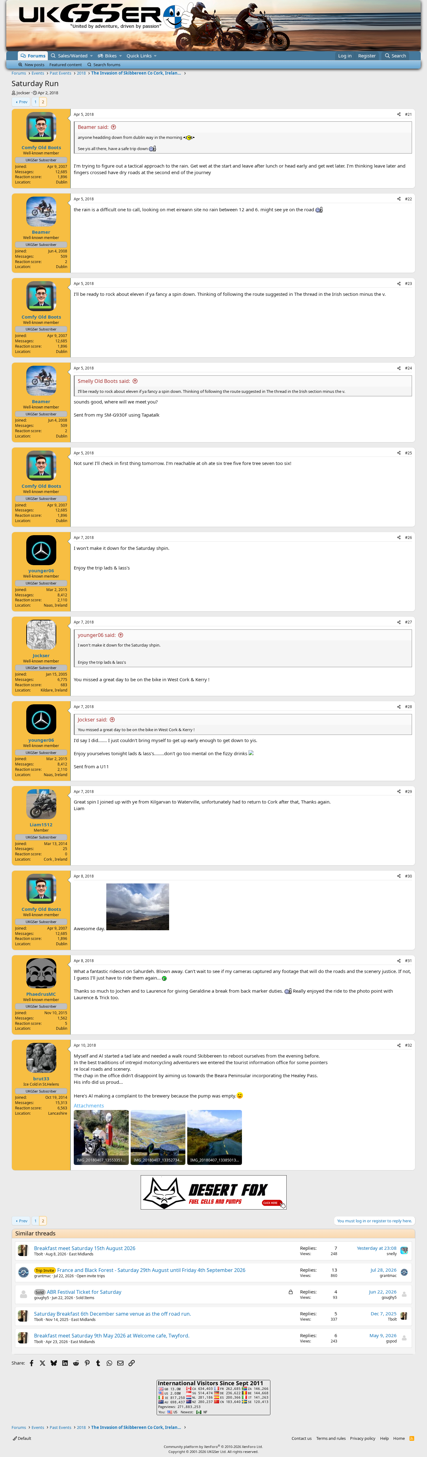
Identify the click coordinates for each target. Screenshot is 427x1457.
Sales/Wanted (73, 55)
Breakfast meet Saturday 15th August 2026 (84, 1248)
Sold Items (85, 1297)
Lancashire (57, 1113)
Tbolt (38, 1254)
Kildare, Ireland (54, 690)
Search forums (106, 64)
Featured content (65, 64)
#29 (408, 791)
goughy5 (41, 1297)
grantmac (42, 1276)
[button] (91, 55)
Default (24, 1438)
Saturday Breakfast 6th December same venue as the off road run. (112, 1313)
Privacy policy (362, 1438)
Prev (23, 102)
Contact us (302, 1438)
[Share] (399, 114)
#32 (408, 1045)
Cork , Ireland (55, 859)
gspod (391, 1341)
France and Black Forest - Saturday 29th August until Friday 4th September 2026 (151, 1270)
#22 (408, 199)
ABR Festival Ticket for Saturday (84, 1291)
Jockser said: (92, 719)
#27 (408, 622)
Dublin (61, 182)
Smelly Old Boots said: (104, 381)
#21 (408, 114)
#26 (408, 537)
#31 (408, 960)
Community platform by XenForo (213, 1446)
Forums (36, 55)
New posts (34, 64)
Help (384, 1438)
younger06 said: (97, 635)
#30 (408, 876)
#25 (408, 453)
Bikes (111, 55)
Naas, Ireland (55, 605)
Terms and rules (331, 1438)
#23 (408, 283)
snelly (392, 1253)
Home (399, 1438)
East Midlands (81, 1254)
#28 (408, 706)
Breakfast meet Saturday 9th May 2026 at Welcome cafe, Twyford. (111, 1335)
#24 (408, 368)
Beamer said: (93, 127)
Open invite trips (91, 1276)
